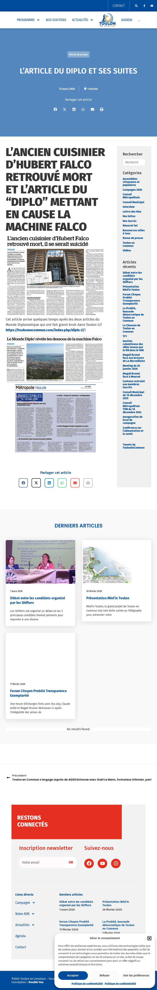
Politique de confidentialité (87, 983)
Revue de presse (133, 238)
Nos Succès (130, 221)
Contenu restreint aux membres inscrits (134, 384)
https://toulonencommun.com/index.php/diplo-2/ (45, 330)
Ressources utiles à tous (134, 232)
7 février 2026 (111, 933)
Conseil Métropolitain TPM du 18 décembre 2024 (132, 407)
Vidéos (127, 250)
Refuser (105, 975)
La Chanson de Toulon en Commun (131, 328)
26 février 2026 (94, 591)
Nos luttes (129, 216)
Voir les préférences (136, 975)
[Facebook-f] (144, 5)
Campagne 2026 (132, 189)
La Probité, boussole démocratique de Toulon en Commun (133, 314)
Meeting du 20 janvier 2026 (131, 367)
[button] (149, 938)
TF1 (125, 336)
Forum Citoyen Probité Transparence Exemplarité (132, 299)
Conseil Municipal (133, 202)
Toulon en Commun (129, 244)
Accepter (73, 975)
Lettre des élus (132, 211)
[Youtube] (151, 5)
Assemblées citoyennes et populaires (131, 182)
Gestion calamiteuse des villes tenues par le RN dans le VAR (133, 345)
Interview (129, 206)
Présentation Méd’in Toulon (131, 288)
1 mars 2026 (16, 591)
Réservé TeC (130, 225)
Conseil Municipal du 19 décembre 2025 (133, 395)
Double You (36, 982)
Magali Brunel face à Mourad (131, 375)
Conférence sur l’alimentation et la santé (133, 431)
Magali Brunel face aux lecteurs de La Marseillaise (134, 358)
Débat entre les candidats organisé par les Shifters (133, 277)
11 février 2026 (17, 684)
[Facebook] (89, 863)
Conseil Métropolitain (131, 196)
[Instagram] (116, 863)
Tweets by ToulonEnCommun (134, 446)
